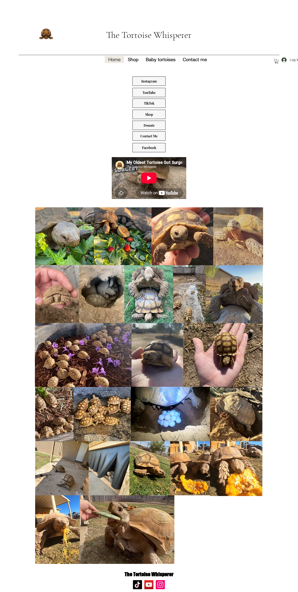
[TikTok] (137, 584)
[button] (276, 61)
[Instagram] (160, 584)
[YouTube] (148, 584)
